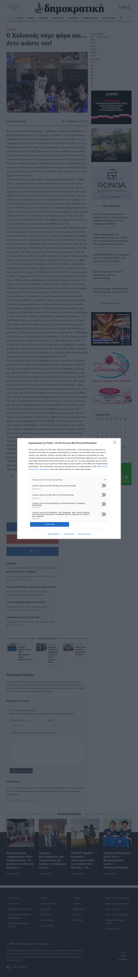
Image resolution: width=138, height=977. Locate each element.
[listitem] (69, 479)
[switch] (102, 485)
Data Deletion (54, 534)
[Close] (115, 443)
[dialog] (69, 488)
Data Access (69, 534)
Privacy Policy (84, 534)
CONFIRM (50, 524)
